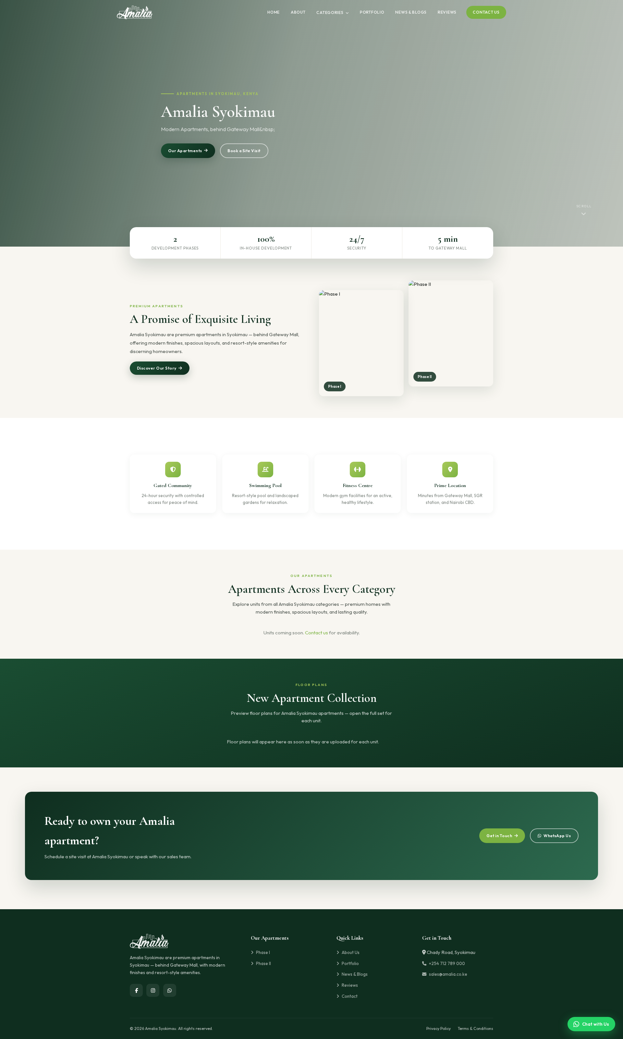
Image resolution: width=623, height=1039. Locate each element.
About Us (351, 952)
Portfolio (372, 12)
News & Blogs (411, 12)
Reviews (447, 12)
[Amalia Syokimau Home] (135, 12)
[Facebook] (136, 990)
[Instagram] (152, 990)
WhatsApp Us (557, 835)
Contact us (316, 633)
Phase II (263, 963)
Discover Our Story (157, 368)
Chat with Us (595, 1024)
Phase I (263, 952)
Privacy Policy (438, 1028)
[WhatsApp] (169, 990)
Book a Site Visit (243, 150)
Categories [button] (330, 12)
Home (273, 12)
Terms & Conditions (475, 1028)
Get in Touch (499, 835)
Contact (350, 996)
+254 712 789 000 (447, 963)
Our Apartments (185, 150)
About (298, 12)
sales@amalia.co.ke (448, 974)
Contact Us (486, 12)
